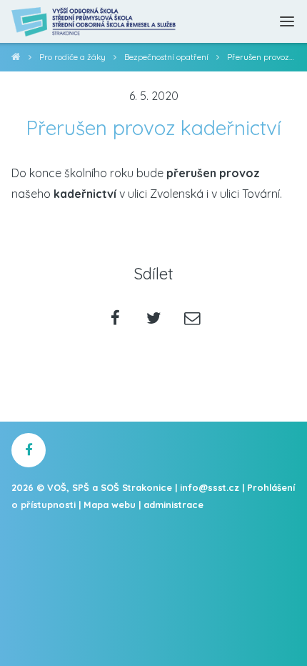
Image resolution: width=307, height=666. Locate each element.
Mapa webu (110, 504)
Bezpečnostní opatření (166, 56)
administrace (173, 504)
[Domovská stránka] (94, 21)
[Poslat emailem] (192, 319)
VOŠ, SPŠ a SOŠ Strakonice (16, 59)
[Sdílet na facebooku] (115, 319)
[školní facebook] (28, 450)
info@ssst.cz (209, 487)
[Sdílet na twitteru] (153, 319)
